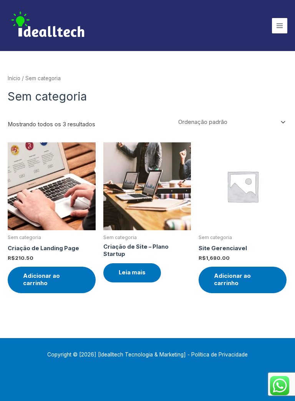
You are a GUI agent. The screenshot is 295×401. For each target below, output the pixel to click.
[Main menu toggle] (279, 25)
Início (14, 78)
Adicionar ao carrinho (41, 279)
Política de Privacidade (219, 354)
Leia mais (132, 272)
